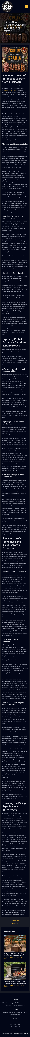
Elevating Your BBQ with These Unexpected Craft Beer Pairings (15, 982)
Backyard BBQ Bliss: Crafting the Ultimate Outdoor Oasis (14, 954)
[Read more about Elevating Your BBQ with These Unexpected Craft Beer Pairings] (15, 971)
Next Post (15, 923)
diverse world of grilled (10, 90)
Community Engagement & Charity (12, 957)
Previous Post (15, 920)
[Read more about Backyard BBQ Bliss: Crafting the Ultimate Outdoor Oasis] (15, 943)
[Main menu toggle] (26, 6)
